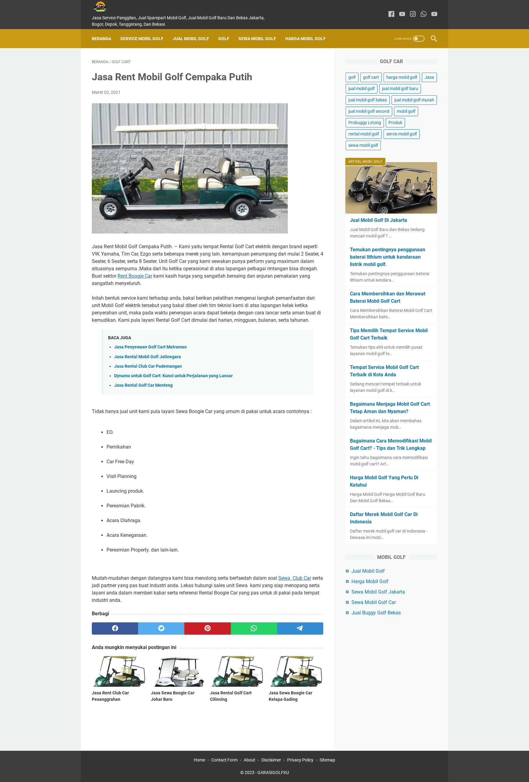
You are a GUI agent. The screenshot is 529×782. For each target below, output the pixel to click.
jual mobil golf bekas (367, 99)
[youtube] (402, 14)
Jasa (429, 77)
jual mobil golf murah (414, 99)
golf (352, 77)
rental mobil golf (363, 133)
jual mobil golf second (368, 111)
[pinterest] (207, 628)
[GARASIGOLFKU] (105, 6)
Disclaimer (271, 759)
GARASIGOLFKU (273, 772)
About (249, 759)
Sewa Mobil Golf (257, 38)
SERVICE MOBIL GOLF (141, 38)
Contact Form (224, 759)
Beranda (101, 38)
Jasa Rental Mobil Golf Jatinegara (147, 356)
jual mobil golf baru (400, 88)
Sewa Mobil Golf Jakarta (378, 592)
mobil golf (406, 111)
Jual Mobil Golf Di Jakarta (378, 220)
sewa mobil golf (363, 145)
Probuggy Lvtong (364, 122)
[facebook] (391, 14)
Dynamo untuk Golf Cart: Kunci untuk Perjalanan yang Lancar (173, 375)
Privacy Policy (300, 759)
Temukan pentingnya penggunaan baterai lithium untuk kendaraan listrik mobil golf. (387, 257)
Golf (223, 38)
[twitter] (161, 628)
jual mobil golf (361, 88)
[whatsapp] (423, 14)
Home (199, 759)
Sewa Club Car (294, 578)
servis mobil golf (401, 133)
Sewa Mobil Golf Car (373, 602)
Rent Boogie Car (135, 276)
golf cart (371, 77)
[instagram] (413, 14)
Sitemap (327, 759)
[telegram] (300, 628)
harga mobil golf (401, 77)
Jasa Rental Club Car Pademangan (148, 366)
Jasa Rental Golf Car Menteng (143, 385)
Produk (395, 122)
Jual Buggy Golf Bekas (376, 613)
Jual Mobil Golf (191, 38)
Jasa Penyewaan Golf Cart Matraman (150, 347)
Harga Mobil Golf (305, 38)
